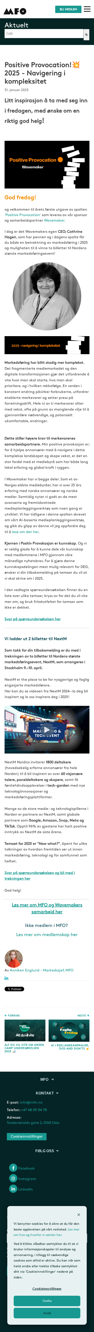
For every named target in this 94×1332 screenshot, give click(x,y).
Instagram (26, 1179)
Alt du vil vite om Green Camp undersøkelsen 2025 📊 (24, 1048)
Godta (47, 1301)
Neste (82, 1016)
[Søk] (86, 34)
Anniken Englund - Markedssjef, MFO (41, 970)
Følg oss (44, 1151)
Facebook (26, 1168)
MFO (44, 1079)
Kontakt (45, 1093)
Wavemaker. (54, 220)
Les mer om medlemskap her (47, 935)
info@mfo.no (31, 1102)
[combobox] (44, 33)
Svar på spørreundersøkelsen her (33, 619)
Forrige (13, 1016)
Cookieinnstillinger (47, 1288)
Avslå (47, 1313)
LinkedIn (25, 1189)
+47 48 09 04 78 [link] (34, 1110)
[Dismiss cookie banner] (78, 1215)
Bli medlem (68, 9)
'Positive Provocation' (23, 215)
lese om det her (25, 532)
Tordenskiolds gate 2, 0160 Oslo (33, 1123)
